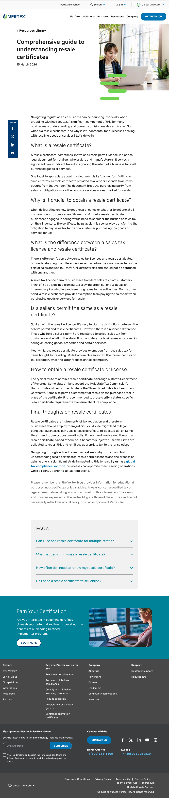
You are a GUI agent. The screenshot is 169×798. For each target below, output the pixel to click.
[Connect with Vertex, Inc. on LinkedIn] (139, 740)
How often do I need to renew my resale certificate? (75, 568)
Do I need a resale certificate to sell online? (68, 581)
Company (132, 16)
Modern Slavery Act (126, 782)
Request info (138, 676)
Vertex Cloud (10, 676)
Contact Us (99, 739)
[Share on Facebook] (12, 128)
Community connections (102, 693)
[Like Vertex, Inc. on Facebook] (122, 740)
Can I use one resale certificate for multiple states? (75, 541)
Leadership (94, 688)
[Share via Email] (12, 153)
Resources (117, 16)
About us (93, 671)
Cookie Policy (143, 779)
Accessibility (123, 779)
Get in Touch (153, 16)
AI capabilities (11, 682)
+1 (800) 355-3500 (100, 753)
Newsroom (94, 676)
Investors (93, 699)
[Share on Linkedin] (12, 145)
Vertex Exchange (70, 4)
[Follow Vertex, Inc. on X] (131, 740)
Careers (92, 682)
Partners (102, 16)
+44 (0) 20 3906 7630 (136, 753)
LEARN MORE (29, 642)
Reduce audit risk (56, 698)
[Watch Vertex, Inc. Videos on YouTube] (147, 740)
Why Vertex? (10, 671)
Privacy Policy (14, 758)
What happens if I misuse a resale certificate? (70, 554)
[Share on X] (12, 136)
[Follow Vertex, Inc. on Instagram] (156, 740)
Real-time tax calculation (60, 674)
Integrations (10, 688)
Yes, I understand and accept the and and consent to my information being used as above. (37, 758)
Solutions (89, 16)
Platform (75, 16)
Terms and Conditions (51, 755)
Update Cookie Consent (140, 787)
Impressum (148, 782)
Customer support (142, 671)
